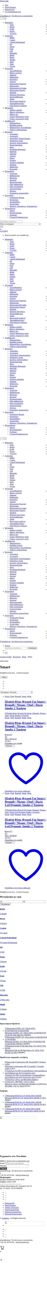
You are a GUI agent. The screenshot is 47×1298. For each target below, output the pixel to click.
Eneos (12, 47)
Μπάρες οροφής (16, 110)
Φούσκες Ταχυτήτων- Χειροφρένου (23, 206)
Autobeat (5, 1218)
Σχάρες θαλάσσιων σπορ (19, 117)
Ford (11, 49)
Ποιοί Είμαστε (10, 7)
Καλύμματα (14, 86)
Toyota (12, 66)
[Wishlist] (0, 229)
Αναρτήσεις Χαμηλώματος (20, 138)
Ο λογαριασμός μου (13, 12)
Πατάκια (13, 93)
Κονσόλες (13, 79)
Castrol (12, 40)
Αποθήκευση (10, 121)
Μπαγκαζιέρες (15, 123)
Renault (18, 696)
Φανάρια (13, 165)
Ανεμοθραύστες (16, 71)
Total (11, 64)
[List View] (5, 686)
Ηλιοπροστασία (16, 182)
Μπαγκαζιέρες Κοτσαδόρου (20, 128)
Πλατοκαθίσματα (16, 97)
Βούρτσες (13, 178)
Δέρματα (13, 180)
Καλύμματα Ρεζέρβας (18, 88)
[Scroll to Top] (0, 1244)
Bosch (12, 27)
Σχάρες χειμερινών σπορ (19, 119)
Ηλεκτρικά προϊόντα (17, 101)
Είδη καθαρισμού (16, 184)
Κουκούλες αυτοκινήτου (19, 193)
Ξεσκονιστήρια (15, 189)
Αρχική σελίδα (5, 657)
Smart (24, 696)
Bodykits (13, 152)
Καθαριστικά (15, 176)
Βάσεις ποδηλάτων (17, 112)
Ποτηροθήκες (15, 202)
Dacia (7, 696)
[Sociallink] (5, 1192)
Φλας (12, 147)
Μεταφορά (9, 108)
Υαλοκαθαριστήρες (17, 103)
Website (3, 1166)
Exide (12, 29)
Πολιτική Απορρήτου (13, 1212)
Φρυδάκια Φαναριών (18, 149)
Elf (11, 44)
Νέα (6, 5)
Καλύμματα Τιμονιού (18, 84)
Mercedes (13, 53)
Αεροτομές (14, 136)
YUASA (13, 33)
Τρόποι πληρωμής (12, 1207)
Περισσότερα (10, 208)
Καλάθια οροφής (16, 125)
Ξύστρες (13, 191)
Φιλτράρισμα (5, 904)
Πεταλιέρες (14, 200)
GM (11, 51)
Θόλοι (12, 158)
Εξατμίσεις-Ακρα (16, 141)
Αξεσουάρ (9, 68)
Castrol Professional (17, 42)
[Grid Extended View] (5, 684)
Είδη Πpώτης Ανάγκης (18, 106)
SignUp (3, 1168)
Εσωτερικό (9, 195)
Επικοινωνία (9, 10)
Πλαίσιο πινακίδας (17, 163)
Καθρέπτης (14, 167)
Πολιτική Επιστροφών (13, 1214)
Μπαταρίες (9, 23)
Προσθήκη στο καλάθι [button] (13, 743)
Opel (12, 696)
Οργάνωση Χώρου (17, 198)
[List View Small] (5, 688)
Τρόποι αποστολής (12, 1210)
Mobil (12, 55)
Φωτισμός (13, 169)
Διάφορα (13, 75)
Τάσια (12, 99)
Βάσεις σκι (14, 114)
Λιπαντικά (9, 36)
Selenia (12, 60)
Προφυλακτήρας (16, 145)
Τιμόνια (13, 82)
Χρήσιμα (13, 215)
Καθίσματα (14, 77)
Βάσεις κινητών (16, 73)
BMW (12, 38)
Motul (12, 58)
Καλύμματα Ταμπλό (17, 90)
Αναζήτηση (32, 648)
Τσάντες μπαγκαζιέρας (18, 130)
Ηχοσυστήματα (15, 213)
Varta (12, 25)
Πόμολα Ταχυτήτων (17, 95)
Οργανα (13, 160)
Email (3, 1163)
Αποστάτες (14, 134)
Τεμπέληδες (14, 204)
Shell (11, 62)
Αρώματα (13, 173)
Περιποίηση (9, 171)
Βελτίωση (9, 132)
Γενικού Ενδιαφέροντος (19, 217)
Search (7, 646)
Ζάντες (12, 211)
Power (12, 31)
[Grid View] (5, 681)
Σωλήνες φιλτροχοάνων (19, 143)
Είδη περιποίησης (16, 187)
